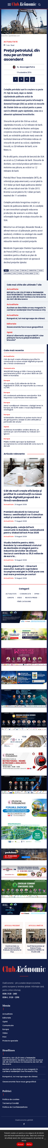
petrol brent (29, 273)
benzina (24, 270)
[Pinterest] (26, 79)
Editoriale (11, 324)
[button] (39, 4)
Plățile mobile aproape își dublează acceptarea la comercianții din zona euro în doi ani (23, 444)
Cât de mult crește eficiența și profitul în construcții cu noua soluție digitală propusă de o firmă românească (23, 361)
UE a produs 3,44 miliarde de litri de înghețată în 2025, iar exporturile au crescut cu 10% (23, 385)
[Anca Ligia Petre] (15, 67)
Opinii (9, 332)
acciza (12, 270)
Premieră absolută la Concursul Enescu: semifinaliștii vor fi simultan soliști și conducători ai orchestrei (23, 514)
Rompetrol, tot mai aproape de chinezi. (26, 318)
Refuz (29, 1144)
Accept (20, 1144)
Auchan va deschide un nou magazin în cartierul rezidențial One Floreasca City (26, 308)
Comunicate (9, 368)
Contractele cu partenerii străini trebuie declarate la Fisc (12, 949)
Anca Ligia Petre (27, 67)
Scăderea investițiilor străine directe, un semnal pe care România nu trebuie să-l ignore (22, 432)
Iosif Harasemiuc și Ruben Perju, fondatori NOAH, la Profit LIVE (35, 949)
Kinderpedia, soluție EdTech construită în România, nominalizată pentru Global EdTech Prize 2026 (24, 530)
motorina (8, 273)
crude (41, 270)
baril (18, 270)
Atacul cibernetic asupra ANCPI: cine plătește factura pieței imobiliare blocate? (25, 337)
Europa (7, 380)
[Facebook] (15, 79)
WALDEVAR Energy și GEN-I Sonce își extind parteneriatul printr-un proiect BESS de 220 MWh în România (23, 373)
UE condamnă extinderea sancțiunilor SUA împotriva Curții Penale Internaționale (22, 396)
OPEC (14, 273)
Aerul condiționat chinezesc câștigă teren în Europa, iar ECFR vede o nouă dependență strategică (23, 407)
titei (36, 273)
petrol (20, 273)
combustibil (33, 270)
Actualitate (11, 42)
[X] (21, 79)
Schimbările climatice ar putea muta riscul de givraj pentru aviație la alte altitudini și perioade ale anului (23, 419)
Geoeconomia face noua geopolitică (25, 327)
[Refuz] (45, 1139)
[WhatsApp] (32, 79)
